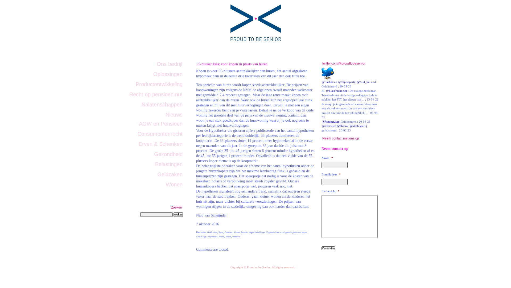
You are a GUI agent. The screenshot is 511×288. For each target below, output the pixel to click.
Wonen (237, 232)
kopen (228, 236)
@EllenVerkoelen (337, 90)
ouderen (236, 236)
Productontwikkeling (159, 84)
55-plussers (212, 236)
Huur (221, 232)
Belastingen (169, 164)
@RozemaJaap (331, 121)
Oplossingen (168, 74)
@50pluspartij (347, 81)
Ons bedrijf (170, 64)
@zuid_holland (366, 81)
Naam (327, 157)
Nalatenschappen (162, 104)
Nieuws (174, 115)
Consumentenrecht (160, 134)
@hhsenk (342, 125)
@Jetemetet (329, 125)
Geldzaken (212, 232)
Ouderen (228, 232)
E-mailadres (331, 174)
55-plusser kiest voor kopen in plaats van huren (231, 64)
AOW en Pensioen (161, 124)
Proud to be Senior (258, 267)
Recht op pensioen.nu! (156, 94)
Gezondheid (168, 154)
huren (221, 236)
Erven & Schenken (161, 144)
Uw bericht (330, 191)
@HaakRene (329, 81)
